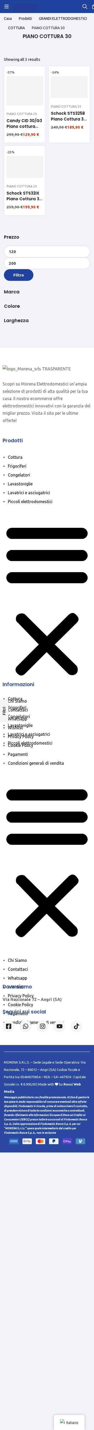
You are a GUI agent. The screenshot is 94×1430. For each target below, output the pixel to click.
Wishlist (15, 727)
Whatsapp (17, 718)
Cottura (15, 457)
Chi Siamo (17, 701)
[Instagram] (42, 1026)
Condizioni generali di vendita (36, 763)
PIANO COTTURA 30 (22, 114)
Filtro (18, 275)
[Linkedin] (59, 1026)
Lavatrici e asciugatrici (29, 492)
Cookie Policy (20, 745)
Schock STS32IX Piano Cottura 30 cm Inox (24, 198)
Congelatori (19, 475)
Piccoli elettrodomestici (30, 501)
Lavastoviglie (20, 483)
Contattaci (18, 710)
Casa (8, 18)
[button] (47, 600)
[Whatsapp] (25, 1026)
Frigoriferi (17, 466)
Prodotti (25, 18)
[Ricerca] (85, 6)
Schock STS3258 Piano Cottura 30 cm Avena (68, 119)
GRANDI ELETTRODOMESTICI (63, 18)
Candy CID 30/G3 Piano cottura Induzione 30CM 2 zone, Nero (25, 129)
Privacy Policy (21, 736)
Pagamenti (18, 754)
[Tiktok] (76, 1026)
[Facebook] (8, 1026)
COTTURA (16, 28)
